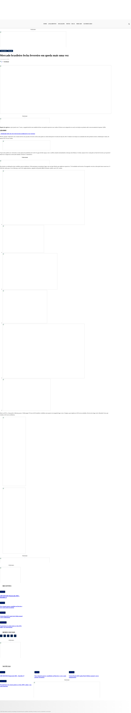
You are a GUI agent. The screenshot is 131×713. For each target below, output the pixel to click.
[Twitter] (30, 60)
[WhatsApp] (40, 60)
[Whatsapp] (11, 636)
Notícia (2, 602)
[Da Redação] (1, 62)
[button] (129, 24)
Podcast (2, 591)
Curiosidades (4, 50)
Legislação (3, 622)
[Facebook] (25, 60)
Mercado (10, 50)
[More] (44, 60)
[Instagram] (1, 636)
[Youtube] (4, 636)
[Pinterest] (35, 60)
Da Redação (6, 61)
